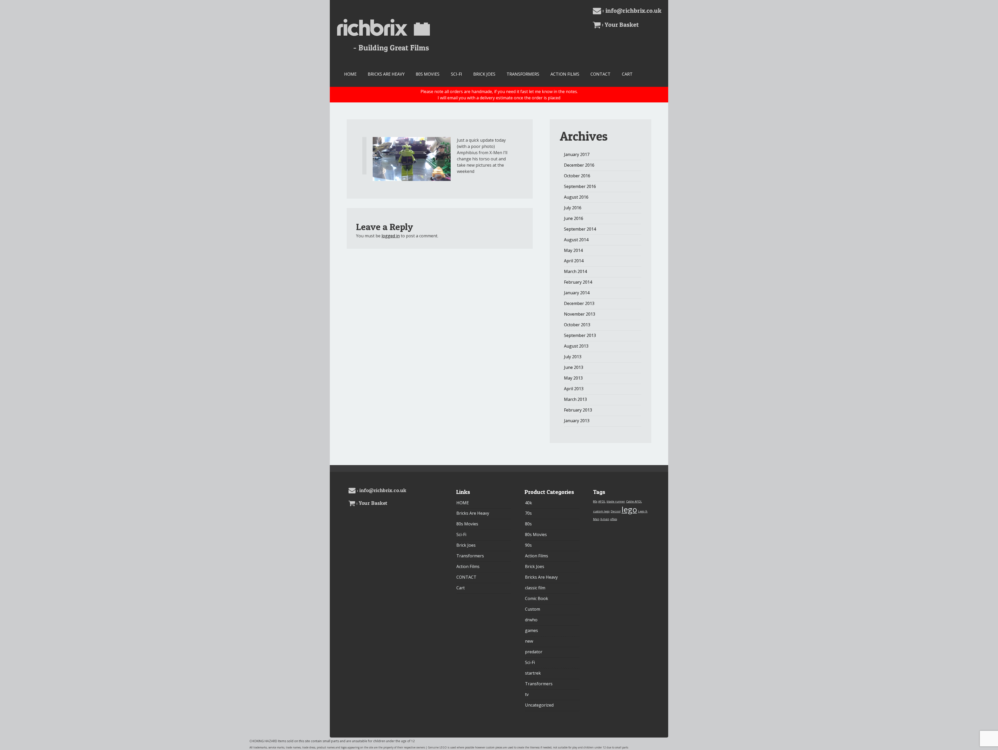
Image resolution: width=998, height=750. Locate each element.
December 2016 (579, 165)
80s (528, 524)
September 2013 (580, 335)
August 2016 (576, 197)
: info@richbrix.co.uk (631, 10)
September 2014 (580, 229)
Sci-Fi (456, 74)
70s (528, 513)
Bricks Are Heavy (386, 74)
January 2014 (576, 293)
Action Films (564, 74)
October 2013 (577, 325)
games (531, 630)
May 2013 (573, 378)
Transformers (523, 74)
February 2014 (578, 282)
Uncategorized (539, 705)
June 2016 (573, 218)
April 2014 (573, 261)
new (529, 641)
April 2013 (573, 389)
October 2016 (577, 176)
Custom (532, 609)
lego (629, 509)
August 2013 (576, 346)
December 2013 (579, 303)
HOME (350, 74)
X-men (604, 519)
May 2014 (573, 250)
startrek (533, 673)
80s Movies (427, 74)
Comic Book (536, 598)
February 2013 (578, 410)
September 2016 (580, 186)
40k (528, 503)
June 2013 (573, 367)
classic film (535, 588)
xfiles (613, 519)
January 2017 (576, 154)
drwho (531, 620)
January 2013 (576, 420)
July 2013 (572, 357)
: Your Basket (620, 24)
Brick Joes (484, 74)
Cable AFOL (634, 501)
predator (533, 652)
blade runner (616, 501)
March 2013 (575, 399)
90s (528, 545)
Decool (616, 511)
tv (527, 694)
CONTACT (600, 74)
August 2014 (576, 240)
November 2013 (579, 314)
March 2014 (575, 271)
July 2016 (572, 208)
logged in (391, 236)
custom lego (601, 511)
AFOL (602, 501)
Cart (627, 74)
